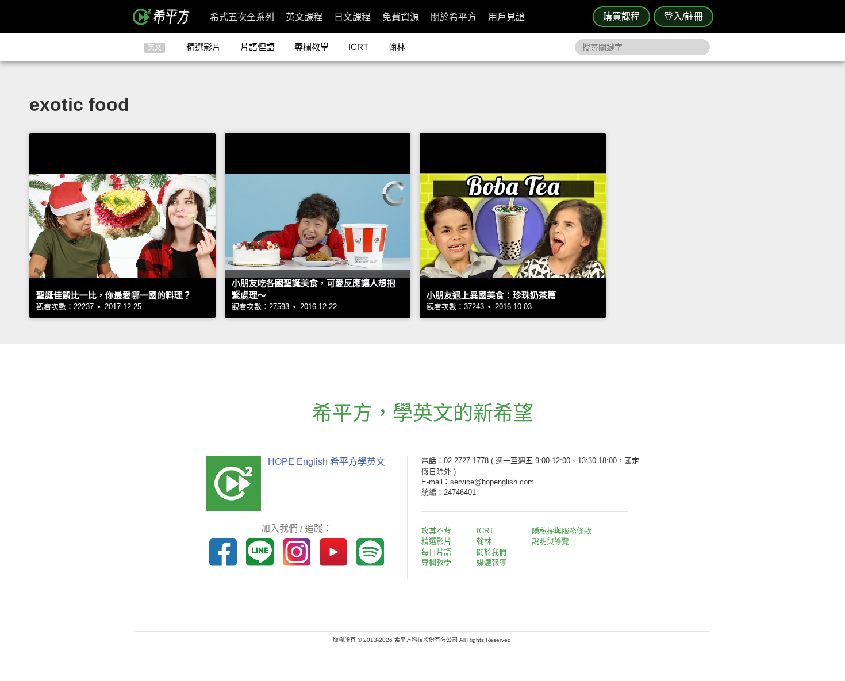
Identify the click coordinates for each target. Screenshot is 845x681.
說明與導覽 (550, 541)
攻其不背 (436, 530)
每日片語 (436, 552)
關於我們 (491, 552)
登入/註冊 (683, 16)
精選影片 (203, 47)
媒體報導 (491, 562)
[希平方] (165, 16)
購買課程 (621, 16)
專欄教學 (311, 47)
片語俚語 (257, 47)
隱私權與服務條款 (562, 530)
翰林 (396, 47)
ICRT (358, 47)
